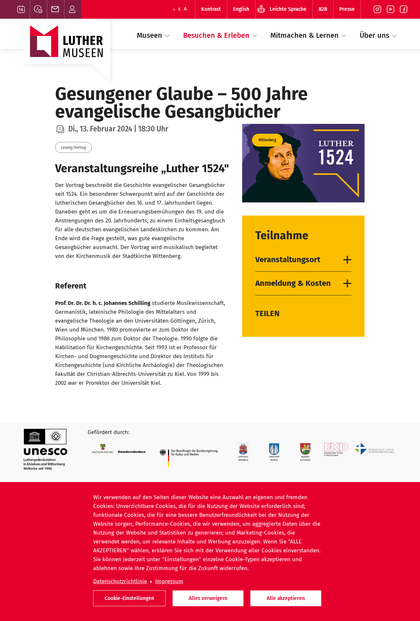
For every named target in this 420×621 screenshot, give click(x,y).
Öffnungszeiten (38, 9)
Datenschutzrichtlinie (120, 581)
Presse (347, 9)
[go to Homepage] (66, 53)
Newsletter (56, 9)
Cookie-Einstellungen (129, 598)
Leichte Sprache (288, 9)
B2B (323, 9)
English (241, 9)
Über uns (375, 35)
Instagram (377, 9)
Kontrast (211, 9)
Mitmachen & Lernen (305, 35)
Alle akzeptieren (286, 598)
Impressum (169, 581)
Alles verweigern (208, 598)
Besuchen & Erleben (217, 35)
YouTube (390, 9)
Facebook (403, 9)
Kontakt (73, 9)
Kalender (21, 9)
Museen (150, 35)
